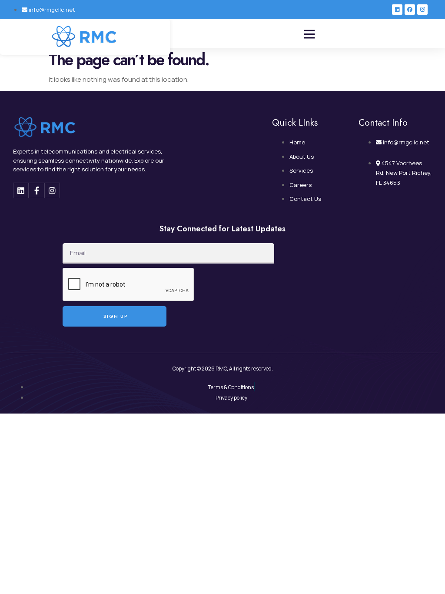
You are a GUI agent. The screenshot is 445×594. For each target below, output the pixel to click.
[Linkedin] (397, 9)
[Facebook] (410, 9)
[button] (309, 34)
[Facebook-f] (36, 190)
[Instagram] (422, 9)
